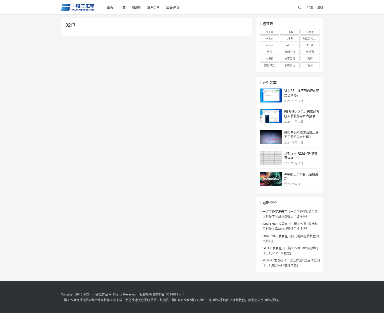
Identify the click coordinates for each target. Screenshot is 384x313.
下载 (122, 7)
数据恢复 (269, 65)
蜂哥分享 (153, 7)
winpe (269, 45)
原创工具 (289, 51)
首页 (110, 7)
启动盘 (310, 51)
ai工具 (269, 31)
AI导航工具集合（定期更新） (301, 176)
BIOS (290, 31)
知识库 (136, 7)
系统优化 (289, 65)
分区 (269, 51)
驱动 (310, 65)
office (269, 38)
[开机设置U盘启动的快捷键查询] (271, 153)
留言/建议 (172, 7)
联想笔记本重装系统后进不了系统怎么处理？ (301, 134)
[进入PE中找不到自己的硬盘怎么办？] (271, 91)
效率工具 (289, 58)
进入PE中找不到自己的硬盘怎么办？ (301, 92)
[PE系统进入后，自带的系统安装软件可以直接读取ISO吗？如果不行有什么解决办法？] (271, 112)
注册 (320, 7)
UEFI (290, 38)
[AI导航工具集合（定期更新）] (271, 174)
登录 (310, 7)
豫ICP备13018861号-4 (168, 294)
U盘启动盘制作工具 (311, 38)
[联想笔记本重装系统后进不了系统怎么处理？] (271, 132)
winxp (289, 45)
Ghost (310, 31)
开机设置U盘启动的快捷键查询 (301, 155)
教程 (310, 58)
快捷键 (270, 58)
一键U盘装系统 (311, 45)
